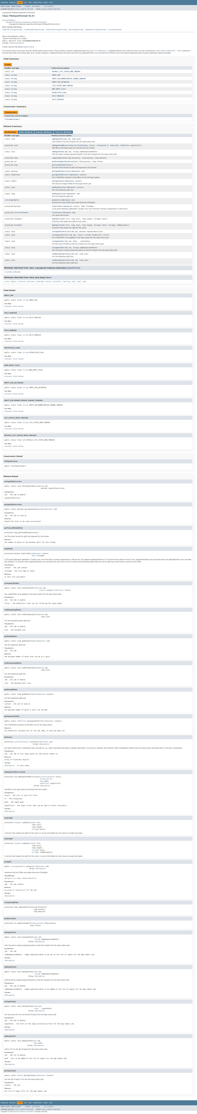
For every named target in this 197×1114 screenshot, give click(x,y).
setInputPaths (58, 241)
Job (65, 139)
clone (6, 281)
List (76, 145)
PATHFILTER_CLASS (59, 92)
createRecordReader (12, 272)
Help (51, 2)
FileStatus (83, 145)
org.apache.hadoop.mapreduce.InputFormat (24, 22)
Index (45, 2)
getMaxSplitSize (59, 187)
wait (74, 281)
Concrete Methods (63, 132)
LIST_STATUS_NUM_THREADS (62, 85)
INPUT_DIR (56, 75)
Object (48, 277)
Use (25, 2)
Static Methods (26, 132)
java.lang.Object (8, 20)
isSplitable (57, 206)
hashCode (40, 281)
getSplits (56, 200)
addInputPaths (58, 152)
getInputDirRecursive (61, 171)
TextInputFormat (115, 29)
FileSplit (18, 219)
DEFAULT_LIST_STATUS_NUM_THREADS (66, 71)
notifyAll (57, 281)
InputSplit (13, 200)
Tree (30, 2)
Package (12, 2)
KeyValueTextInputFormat (56, 29)
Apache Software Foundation (24, 1111)
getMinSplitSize (59, 194)
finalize (21, 281)
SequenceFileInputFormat (95, 29)
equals (13, 281)
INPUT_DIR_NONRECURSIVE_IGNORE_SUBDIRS (69, 78)
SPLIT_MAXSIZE (58, 96)
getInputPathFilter (60, 175)
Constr (23, 9)
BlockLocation (71, 161)
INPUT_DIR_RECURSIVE (60, 82)
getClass (31, 281)
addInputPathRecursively (62, 145)
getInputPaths (58, 181)
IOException (44, 744)
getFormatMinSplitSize (61, 165)
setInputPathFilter (60, 235)
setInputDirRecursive (61, 231)
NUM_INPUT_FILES (59, 89)
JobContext (75, 171)
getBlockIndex (58, 161)
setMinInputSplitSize (61, 260)
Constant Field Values (14, 306)
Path (74, 139)
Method (30, 9)
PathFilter (125, 145)
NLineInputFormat (76, 29)
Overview (4, 2)
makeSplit (56, 219)
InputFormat (15, 43)
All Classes (48, 6)
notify (48, 281)
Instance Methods (44, 132)
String (14, 75)
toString (66, 281)
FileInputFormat (11, 119)
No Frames (36, 6)
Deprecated (37, 2)
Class (80, 235)
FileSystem (101, 145)
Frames (28, 6)
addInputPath (57, 139)
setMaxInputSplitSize (61, 254)
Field (17, 9)
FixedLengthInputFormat (34, 29)
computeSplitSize (59, 158)
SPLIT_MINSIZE (58, 99)
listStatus (56, 212)
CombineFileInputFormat (12, 29)
